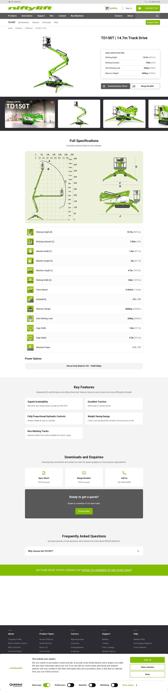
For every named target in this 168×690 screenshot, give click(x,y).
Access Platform (46, 639)
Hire (52, 16)
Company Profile (15, 639)
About (130, 16)
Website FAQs (139, 639)
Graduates (75, 651)
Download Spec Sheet (117, 86)
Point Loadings (108, 647)
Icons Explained (140, 647)
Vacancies (75, 643)
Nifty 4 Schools (14, 647)
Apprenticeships (77, 639)
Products (12, 16)
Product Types (46, 634)
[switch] (70, 685)
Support (41, 16)
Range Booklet (147, 86)
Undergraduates (77, 647)
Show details (128, 685)
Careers (118, 16)
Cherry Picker (44, 651)
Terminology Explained (143, 643)
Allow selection (147, 667)
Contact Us (151, 8)
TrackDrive (28, 28)
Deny (147, 674)
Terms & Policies (15, 651)
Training (105, 643)
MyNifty (111, 8)
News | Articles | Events (17, 643)
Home (10, 28)
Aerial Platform (45, 643)
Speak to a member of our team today (106, 570)
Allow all (147, 660)
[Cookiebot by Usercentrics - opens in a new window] (16, 685)
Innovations (27, 16)
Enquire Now (152, 22)
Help (136, 634)
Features (35, 22)
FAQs (56, 22)
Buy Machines (77, 16)
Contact (62, 16)
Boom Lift (43, 647)
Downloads (46, 22)
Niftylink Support (108, 651)
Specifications (23, 22)
